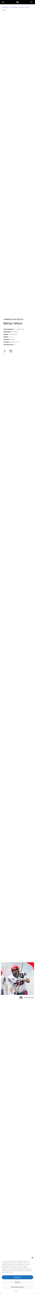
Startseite (5, 7)
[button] (32, 1258)
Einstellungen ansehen (17, 1287)
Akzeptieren (17, 1277)
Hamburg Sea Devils (16, 7)
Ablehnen (17, 1282)
